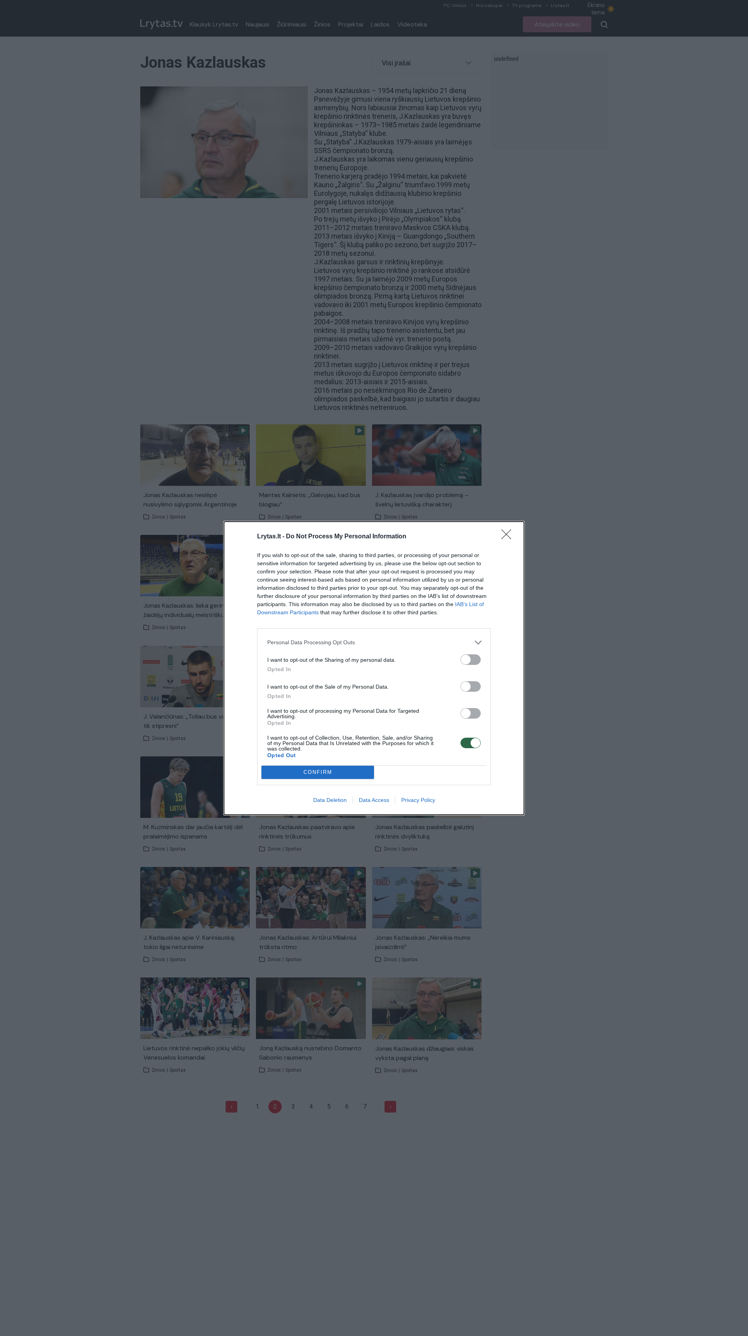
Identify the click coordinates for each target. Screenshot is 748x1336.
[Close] (508, 536)
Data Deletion (330, 800)
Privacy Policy (418, 800)
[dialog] (374, 668)
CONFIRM (317, 772)
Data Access (374, 800)
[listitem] (374, 642)
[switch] (470, 659)
